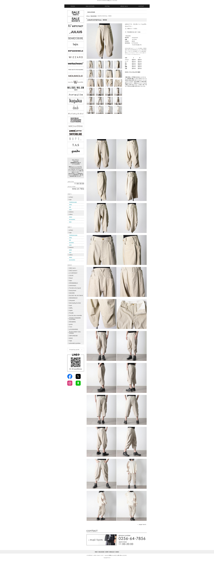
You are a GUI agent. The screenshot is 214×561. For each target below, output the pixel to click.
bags (70, 221)
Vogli (70, 340)
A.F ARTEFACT (73, 273)
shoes (70, 217)
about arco (111, 551)
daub (70, 305)
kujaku (71, 310)
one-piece (71, 242)
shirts (70, 204)
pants (70, 250)
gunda (71, 324)
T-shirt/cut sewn (73, 202)
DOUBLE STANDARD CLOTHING (75, 318)
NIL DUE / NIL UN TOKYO (76, 295)
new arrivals (93, 16)
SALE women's (73, 270)
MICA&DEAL (72, 321)
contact (117, 551)
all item (71, 197)
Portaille (71, 313)
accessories (72, 219)
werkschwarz (72, 285)
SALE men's (72, 268)
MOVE (71, 338)
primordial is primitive (74, 343)
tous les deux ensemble (75, 315)
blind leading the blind (75, 303)
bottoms (71, 212)
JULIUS (71, 275)
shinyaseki (72, 300)
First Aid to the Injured (75, 288)
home (96, 551)
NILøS (71, 278)
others (71, 214)
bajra (70, 280)
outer (70, 209)
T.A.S (70, 326)
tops (70, 199)
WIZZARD (72, 293)
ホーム (88, 16)
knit (70, 207)
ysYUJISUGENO (73, 329)
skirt (70, 252)
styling (106, 551)
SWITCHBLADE (73, 335)
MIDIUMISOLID (73, 298)
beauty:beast (72, 290)
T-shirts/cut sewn (73, 235)
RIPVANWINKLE (73, 283)
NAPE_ (71, 308)
